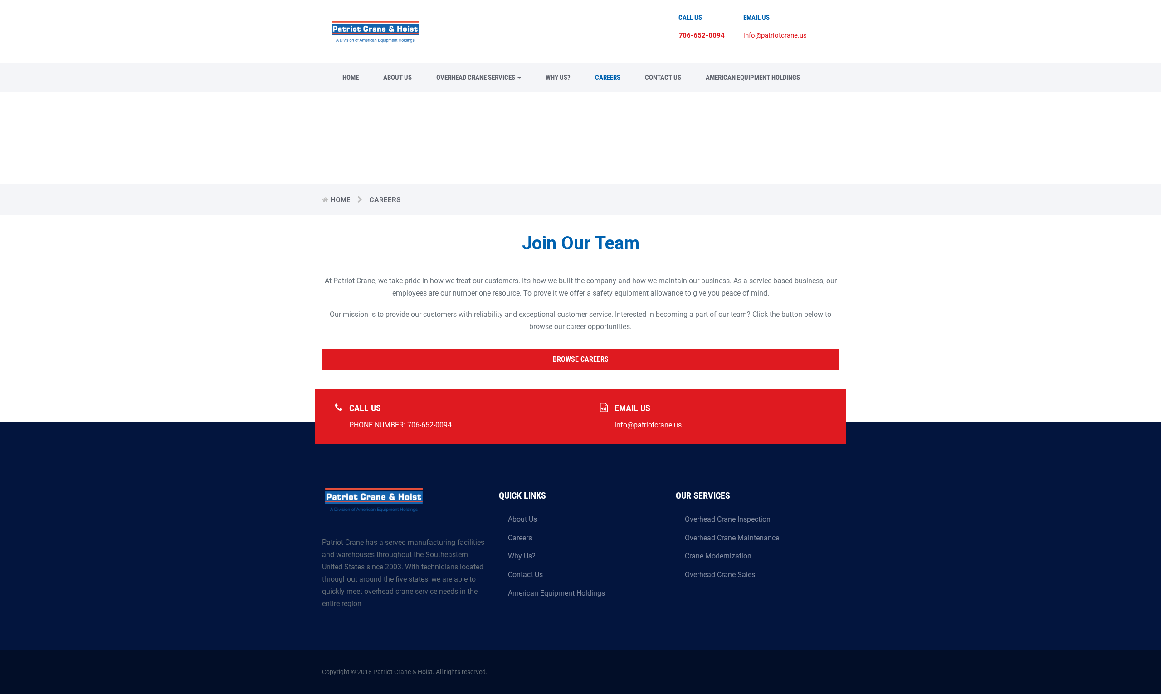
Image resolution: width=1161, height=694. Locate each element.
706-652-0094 (701, 35)
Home (350, 77)
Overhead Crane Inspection (728, 519)
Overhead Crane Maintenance (732, 538)
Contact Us (663, 77)
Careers (607, 77)
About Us (397, 77)
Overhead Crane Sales (720, 574)
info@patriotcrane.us (775, 35)
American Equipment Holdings (753, 77)
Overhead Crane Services (476, 77)
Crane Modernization (718, 556)
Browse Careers (581, 359)
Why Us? (558, 77)
